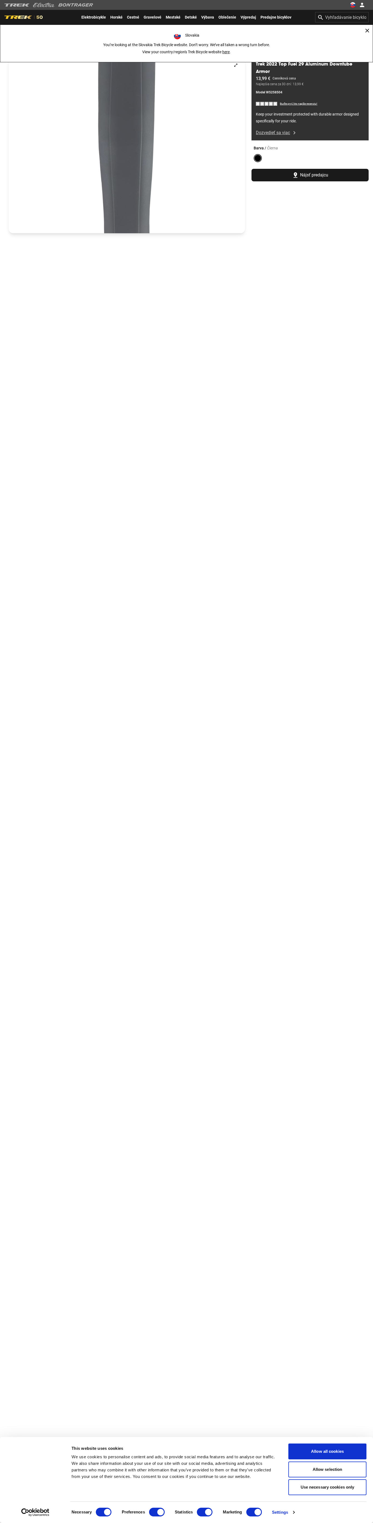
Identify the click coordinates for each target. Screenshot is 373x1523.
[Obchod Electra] (44, 5)
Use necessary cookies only (327, 1487)
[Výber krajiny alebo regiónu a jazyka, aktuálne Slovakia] (353, 5)
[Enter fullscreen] (236, 65)
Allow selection (327, 1469)
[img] (267, 104)
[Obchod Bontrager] (75, 5)
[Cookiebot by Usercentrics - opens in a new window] (35, 1512)
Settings (280, 1512)
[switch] (157, 1512)
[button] (127, 144)
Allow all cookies (327, 1451)
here (226, 52)
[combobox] (342, 17)
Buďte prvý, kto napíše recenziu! (298, 103)
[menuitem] (93, 17)
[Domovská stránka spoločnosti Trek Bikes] (17, 5)
